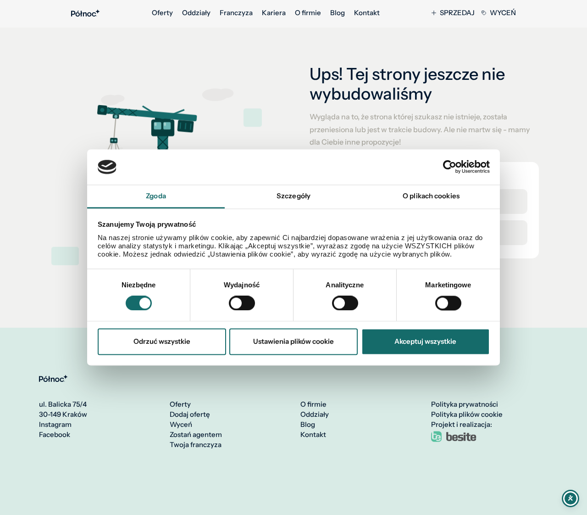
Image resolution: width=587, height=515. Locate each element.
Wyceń (503, 13)
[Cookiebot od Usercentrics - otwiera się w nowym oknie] (450, 167)
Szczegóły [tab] (293, 195)
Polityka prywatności (464, 404)
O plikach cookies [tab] (431, 195)
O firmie (308, 13)
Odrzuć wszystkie (161, 341)
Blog (337, 13)
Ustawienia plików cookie (293, 341)
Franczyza (236, 13)
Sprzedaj (457, 13)
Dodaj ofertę (190, 414)
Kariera (274, 13)
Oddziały (196, 13)
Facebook (54, 435)
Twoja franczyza (196, 445)
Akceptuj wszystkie (425, 341)
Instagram (55, 424)
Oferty (162, 13)
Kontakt (367, 13)
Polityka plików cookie (467, 414)
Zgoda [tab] (156, 195)
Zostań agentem (196, 435)
